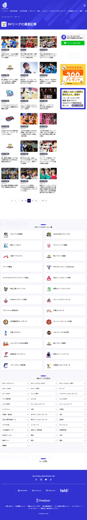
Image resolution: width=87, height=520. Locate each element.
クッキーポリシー (33, 508)
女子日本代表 (23, 11)
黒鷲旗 (4, 445)
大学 (60, 435)
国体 (32, 435)
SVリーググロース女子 (38, 383)
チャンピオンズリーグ (38, 404)
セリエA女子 (63, 399)
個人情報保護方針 (47, 506)
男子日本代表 (13, 11)
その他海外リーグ (72, 11)
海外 (38, 11)
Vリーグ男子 (35, 393)
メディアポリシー (76, 506)
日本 (60, 414)
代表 (32, 409)
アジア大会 (5, 425)
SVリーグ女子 (6, 388)
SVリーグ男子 (35, 388)
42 (36, 200)
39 (25, 200)
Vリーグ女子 (6, 393)
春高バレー (5, 440)
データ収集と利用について (62, 506)
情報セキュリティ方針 (34, 506)
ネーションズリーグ (65, 404)
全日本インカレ (7, 435)
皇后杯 (61, 419)
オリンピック (63, 425)
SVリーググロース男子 (66, 383)
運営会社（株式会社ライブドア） (50, 508)
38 (22, 200)
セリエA (44, 11)
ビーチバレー (6, 409)
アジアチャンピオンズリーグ (57, 11)
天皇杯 (61, 409)
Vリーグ (61, 388)
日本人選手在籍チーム (9, 419)
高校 (81, 11)
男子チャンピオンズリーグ (39, 419)
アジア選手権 (6, 399)
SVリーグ (32, 11)
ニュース (5, 11)
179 (42, 200)
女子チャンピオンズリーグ (39, 414)
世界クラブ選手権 (36, 430)
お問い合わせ (9, 506)
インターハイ (35, 425)
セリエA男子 (6, 404)
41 (32, 200)
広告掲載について (20, 506)
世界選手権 (62, 430)
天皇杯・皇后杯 (7, 414)
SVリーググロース (8, 383)
